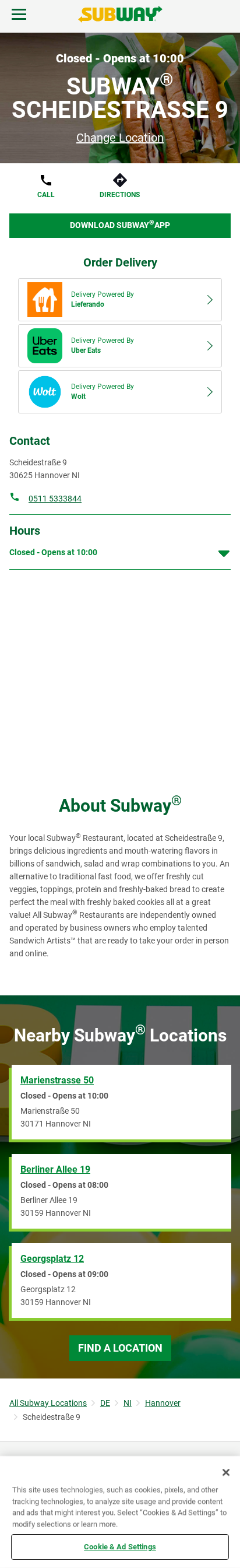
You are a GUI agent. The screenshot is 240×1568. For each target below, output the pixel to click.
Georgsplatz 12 (52, 1258)
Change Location (120, 138)
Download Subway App (120, 224)
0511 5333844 (55, 498)
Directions (120, 195)
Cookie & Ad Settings (120, 1546)
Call (46, 195)
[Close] (226, 1472)
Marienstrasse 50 (57, 1080)
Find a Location (120, 1348)
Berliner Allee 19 (55, 1169)
